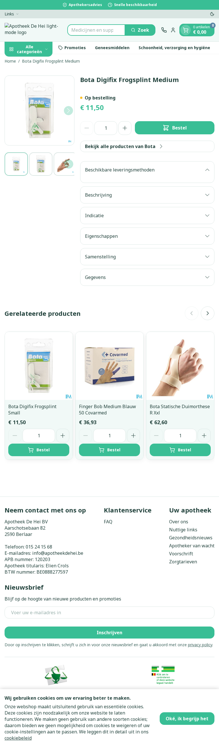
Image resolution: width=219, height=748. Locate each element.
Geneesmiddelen (112, 47)
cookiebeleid (18, 738)
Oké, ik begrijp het (187, 718)
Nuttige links (183, 529)
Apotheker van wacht (191, 545)
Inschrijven (109, 632)
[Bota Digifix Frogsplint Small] (39, 366)
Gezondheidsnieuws (190, 537)
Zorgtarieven (183, 561)
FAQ (108, 521)
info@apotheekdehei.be (57, 553)
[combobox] (96, 30)
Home (10, 61)
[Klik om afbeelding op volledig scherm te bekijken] (39, 110)
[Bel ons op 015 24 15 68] (164, 30)
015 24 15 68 (39, 547)
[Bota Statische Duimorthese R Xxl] (180, 366)
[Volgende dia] (207, 313)
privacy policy (200, 644)
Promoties (75, 47)
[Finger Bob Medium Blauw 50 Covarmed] (109, 366)
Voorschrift (181, 553)
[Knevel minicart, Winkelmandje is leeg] (186, 30)
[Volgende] (68, 110)
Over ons (178, 521)
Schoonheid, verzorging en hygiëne (174, 47)
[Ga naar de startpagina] (33, 30)
